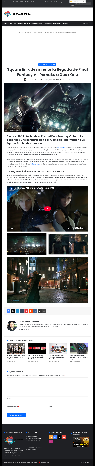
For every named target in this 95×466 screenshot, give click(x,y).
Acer (37, 2)
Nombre (9, 399)
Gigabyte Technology (56, 2)
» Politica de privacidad (33, 440)
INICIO (6, 23)
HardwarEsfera (45, 462)
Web (50, 406)
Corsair (66, 2)
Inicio (22, 32)
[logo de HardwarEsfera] (17, 14)
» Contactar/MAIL (31, 449)
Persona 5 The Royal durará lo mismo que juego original (79, 357)
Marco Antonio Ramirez (33, 80)
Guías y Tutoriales (36, 23)
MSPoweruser (34, 164)
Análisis (20, 23)
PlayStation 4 (28, 32)
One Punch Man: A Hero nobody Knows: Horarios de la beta (36, 357)
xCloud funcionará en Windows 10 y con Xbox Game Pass (56, 357)
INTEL (21, 2)
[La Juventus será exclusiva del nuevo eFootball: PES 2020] (16, 348)
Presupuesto (48, 23)
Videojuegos (57, 23)
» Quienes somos (31, 436)
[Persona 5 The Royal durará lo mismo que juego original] (79, 348)
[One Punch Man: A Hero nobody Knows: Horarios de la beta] (37, 348)
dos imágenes (62, 147)
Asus (41, 2)
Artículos (27, 23)
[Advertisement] (47, 48)
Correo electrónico (13, 406)
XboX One (52, 64)
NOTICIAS (13, 23)
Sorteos (65, 23)
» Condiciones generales (33, 438)
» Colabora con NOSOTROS (34, 447)
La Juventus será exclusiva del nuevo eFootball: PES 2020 (16, 357)
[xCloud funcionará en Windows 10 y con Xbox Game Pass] (58, 348)
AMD (32, 2)
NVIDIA (27, 2)
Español (75, 1)
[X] (24, 329)
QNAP (47, 2)
